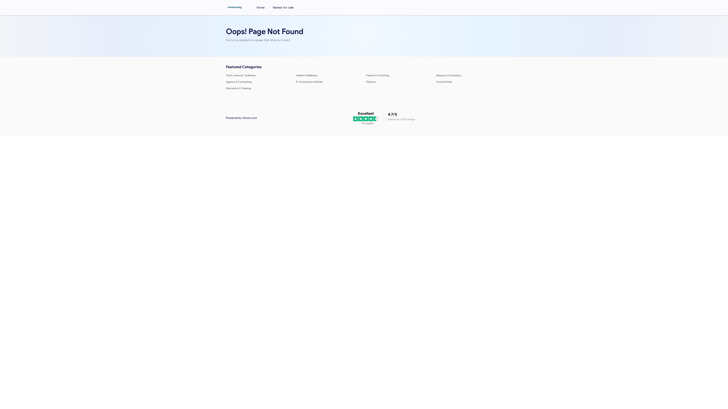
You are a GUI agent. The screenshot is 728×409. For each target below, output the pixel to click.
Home (261, 7)
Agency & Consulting (239, 82)
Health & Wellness (306, 75)
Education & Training (238, 88)
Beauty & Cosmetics (448, 75)
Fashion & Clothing (377, 75)
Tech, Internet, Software (241, 75)
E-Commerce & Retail (309, 82)
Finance (371, 82)
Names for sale (283, 7)
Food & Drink (444, 82)
